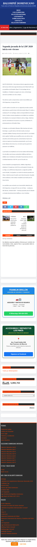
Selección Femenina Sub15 (8, 460)
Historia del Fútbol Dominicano (9, 487)
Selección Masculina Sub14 (8, 453)
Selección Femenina (18, 23)
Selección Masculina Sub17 (8, 449)
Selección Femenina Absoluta (9, 533)
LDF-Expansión (5, 492)
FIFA (2, 520)
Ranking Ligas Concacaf (7, 529)
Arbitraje (3, 479)
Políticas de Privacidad (7, 431)
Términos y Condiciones (7, 435)
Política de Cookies (6, 429)
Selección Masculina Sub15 (8, 451)
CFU (2, 510)
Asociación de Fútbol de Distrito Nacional (12, 505)
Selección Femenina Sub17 (8, 458)
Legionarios (18, 16)
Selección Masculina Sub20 (8, 447)
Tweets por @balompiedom (10, 371)
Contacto (18, 20)
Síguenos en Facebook (18, 354)
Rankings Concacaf (6, 531)
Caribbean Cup (5, 483)
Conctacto (4, 438)
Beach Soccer (4, 472)
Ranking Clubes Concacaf (8, 527)
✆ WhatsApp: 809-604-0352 (18, 313)
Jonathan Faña (5, 489)
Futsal (2, 469)
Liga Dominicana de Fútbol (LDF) (10, 525)
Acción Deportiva (5, 503)
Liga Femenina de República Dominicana (12, 494)
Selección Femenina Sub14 (8, 462)
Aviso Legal (4, 433)
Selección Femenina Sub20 (8, 456)
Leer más (23, 544)
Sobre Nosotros (18, 18)
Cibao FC (3, 512)
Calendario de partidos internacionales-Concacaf (14, 507)
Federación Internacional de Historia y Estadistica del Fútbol (17, 518)
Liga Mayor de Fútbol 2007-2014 (10, 496)
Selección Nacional (18, 14)
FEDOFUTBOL (5, 485)
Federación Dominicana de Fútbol (10, 516)
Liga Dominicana (18, 12)
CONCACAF (4, 514)
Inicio (18, 10)
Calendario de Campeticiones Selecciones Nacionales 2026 (17, 481)
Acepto (14, 544)
